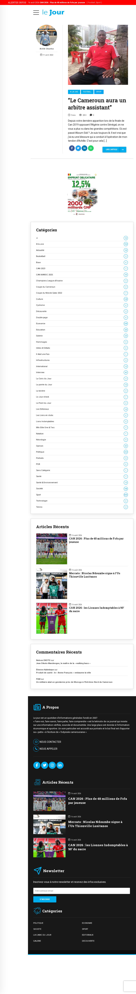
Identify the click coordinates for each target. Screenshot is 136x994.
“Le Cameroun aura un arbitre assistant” (97, 104)
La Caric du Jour (81, 378)
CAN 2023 (81, 268)
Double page (81, 317)
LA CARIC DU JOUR (42, 935)
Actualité (81, 250)
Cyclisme (81, 305)
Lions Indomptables (81, 421)
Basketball (81, 256)
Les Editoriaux (81, 409)
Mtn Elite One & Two (81, 427)
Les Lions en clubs (81, 415)
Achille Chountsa (47, 49)
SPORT (85, 929)
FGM (38, 679)
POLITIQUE (38, 923)
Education (81, 329)
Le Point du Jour (81, 403)
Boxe (81, 262)
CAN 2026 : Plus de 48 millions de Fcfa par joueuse (96, 540)
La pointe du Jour (81, 384)
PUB (81, 464)
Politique (81, 452)
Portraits (81, 458)
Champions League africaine (81, 280)
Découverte (81, 311)
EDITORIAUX (87, 935)
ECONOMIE (87, 923)
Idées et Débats (81, 348)
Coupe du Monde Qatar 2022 (81, 293)
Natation (81, 433)
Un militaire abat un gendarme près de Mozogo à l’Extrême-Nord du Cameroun (74, 682)
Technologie (81, 500)
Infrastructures (81, 360)
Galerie (81, 335)
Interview (81, 372)
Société (81, 488)
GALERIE (37, 941)
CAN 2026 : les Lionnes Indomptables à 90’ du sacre (96, 609)
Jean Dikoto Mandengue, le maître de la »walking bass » (63, 663)
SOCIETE (37, 929)
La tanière (81, 391)
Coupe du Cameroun (81, 287)
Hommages (81, 342)
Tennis (81, 507)
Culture (81, 299)
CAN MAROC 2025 (81, 274)
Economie (81, 323)
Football (87, 92)
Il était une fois (81, 354)
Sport (98, 92)
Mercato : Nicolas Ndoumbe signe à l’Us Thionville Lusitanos (94, 575)
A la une (74, 92)
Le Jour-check (81, 397)
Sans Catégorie (81, 470)
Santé (81, 476)
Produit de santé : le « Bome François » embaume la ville (63, 672)
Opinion (81, 446)
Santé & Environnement (81, 482)
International (81, 366)
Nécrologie (81, 439)
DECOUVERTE (88, 941)
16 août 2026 (65, 2)
